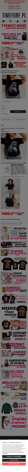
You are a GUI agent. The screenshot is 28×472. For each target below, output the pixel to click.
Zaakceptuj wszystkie (14, 463)
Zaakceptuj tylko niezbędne (14, 456)
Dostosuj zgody (14, 460)
